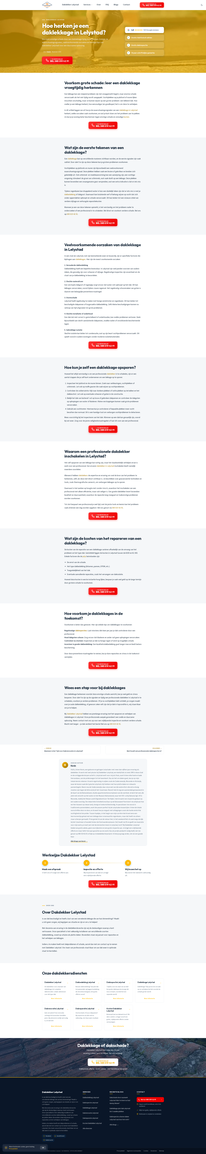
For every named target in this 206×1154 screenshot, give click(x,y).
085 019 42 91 (72, 214)
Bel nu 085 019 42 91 (148, 1100)
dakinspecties (81, 630)
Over (99, 4)
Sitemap (161, 1151)
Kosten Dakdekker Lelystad (92, 1123)
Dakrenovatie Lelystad (90, 1113)
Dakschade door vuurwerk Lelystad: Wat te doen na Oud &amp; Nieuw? (120, 1100)
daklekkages (81, 259)
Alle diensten (87, 1128)
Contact (126, 4)
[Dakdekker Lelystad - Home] (47, 5)
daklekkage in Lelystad (128, 110)
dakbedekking (69, 194)
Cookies (145, 1151)
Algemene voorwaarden (134, 1151)
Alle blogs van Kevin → (79, 841)
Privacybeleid (121, 1151)
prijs (84, 556)
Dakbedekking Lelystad (91, 1097)
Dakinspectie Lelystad (90, 1103)
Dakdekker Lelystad (70, 4)
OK (43, 1148)
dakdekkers (83, 475)
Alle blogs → (114, 1125)
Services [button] (87, 4)
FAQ (107, 4)
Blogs (116, 4)
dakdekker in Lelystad (105, 466)
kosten (126, 117)
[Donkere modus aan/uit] (202, 5)
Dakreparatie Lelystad (90, 1118)
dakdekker (111, 374)
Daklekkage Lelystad (55, 20)
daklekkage (72, 158)
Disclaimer (154, 1151)
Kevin (49, 52)
